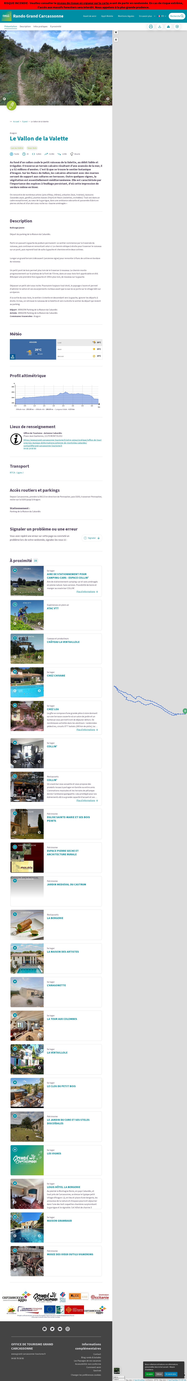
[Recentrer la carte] (116, 40)
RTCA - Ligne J (16, 472)
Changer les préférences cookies (86, 1378)
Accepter (149, 1374)
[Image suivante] (107, 68)
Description (25, 26)
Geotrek (97, 1374)
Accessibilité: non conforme (88, 1367)
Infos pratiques (40, 26)
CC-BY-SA (182, 1380)
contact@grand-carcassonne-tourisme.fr (43, 445)
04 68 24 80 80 (30, 448)
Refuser (159, 1374)
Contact (97, 1357)
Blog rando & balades (91, 1361)
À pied (25, 121)
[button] (116, 32)
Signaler (92, 538)
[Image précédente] (4, 68)
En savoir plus (171, 1374)
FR (162, 16)
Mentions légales (126, 16)
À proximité (55, 26)
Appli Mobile (107, 16)
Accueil (16, 121)
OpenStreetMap (139, 1380)
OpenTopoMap (173, 1380)
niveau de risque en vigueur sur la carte (83, 3)
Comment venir (93, 1370)
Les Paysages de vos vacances (87, 1364)
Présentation (10, 26)
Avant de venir (89, 16)
